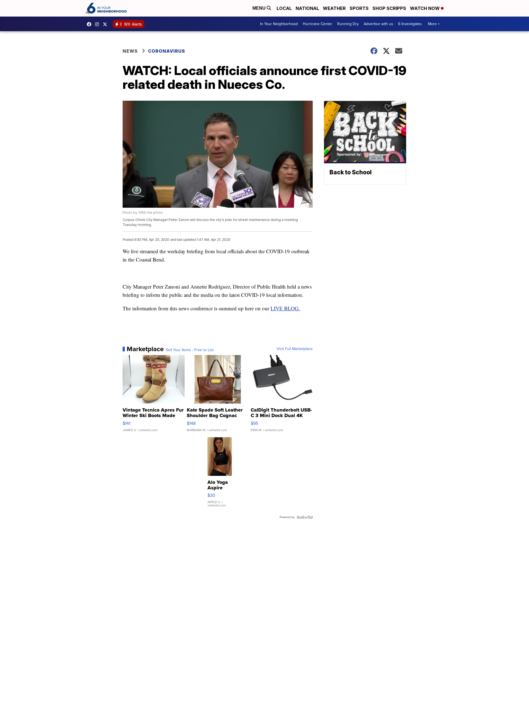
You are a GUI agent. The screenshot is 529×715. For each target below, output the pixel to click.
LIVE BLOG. (285, 308)
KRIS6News (90, 24)
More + (434, 24)
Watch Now (425, 8)
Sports (359, 8)
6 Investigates (410, 24)
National (307, 8)
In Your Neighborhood (279, 24)
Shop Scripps (389, 8)
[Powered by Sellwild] (305, 517)
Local (284, 8)
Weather (334, 8)
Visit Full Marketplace (295, 349)
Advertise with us (378, 24)
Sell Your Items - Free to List (190, 350)
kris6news (98, 24)
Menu (259, 8)
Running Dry (348, 24)
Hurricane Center (317, 24)
